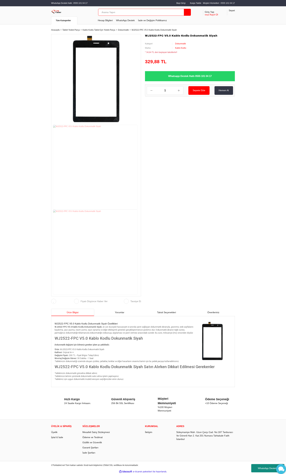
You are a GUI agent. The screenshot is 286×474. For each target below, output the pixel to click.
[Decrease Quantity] (150, 90)
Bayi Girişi (181, 3)
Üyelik (54, 432)
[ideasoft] (125, 471)
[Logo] (56, 11)
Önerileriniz (213, 312)
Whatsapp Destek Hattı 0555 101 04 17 (190, 76)
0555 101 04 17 (228, 3)
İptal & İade (57, 437)
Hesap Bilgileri (105, 20)
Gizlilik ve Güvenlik (92, 442)
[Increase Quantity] (180, 90)
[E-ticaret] (142, 471)
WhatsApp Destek (125, 20)
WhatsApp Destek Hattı (270, 468)
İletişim (148, 432)
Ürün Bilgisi (72, 312)
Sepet (232, 10)
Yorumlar (119, 312)
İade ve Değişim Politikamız (152, 20)
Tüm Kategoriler (63, 20)
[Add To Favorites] (54, 301)
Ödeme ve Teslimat (92, 437)
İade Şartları (88, 452)
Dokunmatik (180, 44)
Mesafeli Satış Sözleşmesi (96, 432)
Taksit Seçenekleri (166, 312)
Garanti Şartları (90, 447)
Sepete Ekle (199, 90)
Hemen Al (224, 90)
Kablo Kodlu (180, 48)
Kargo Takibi (195, 3)
